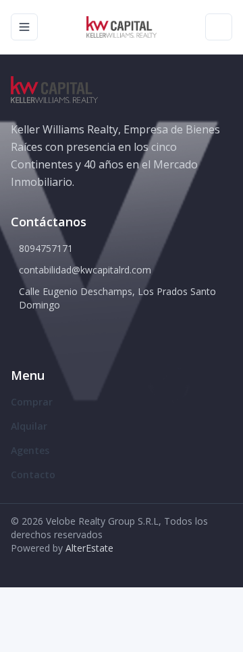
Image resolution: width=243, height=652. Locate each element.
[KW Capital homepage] (121, 27)
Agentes (30, 450)
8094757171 (46, 248)
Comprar (32, 401)
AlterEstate (89, 548)
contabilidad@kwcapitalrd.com (85, 269)
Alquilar (29, 426)
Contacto (33, 474)
